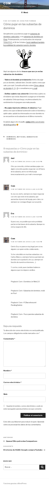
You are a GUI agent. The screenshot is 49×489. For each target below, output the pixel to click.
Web (5, 394)
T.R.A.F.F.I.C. (7, 42)
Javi (12, 158)
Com (7, 3)
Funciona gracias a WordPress (15, 483)
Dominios (11, 137)
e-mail (34, 88)
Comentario (9, 339)
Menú (25, 12)
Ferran (32, 21)
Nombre (7, 371)
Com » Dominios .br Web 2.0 (29, 282)
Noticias (21, 137)
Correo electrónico (12, 382)
